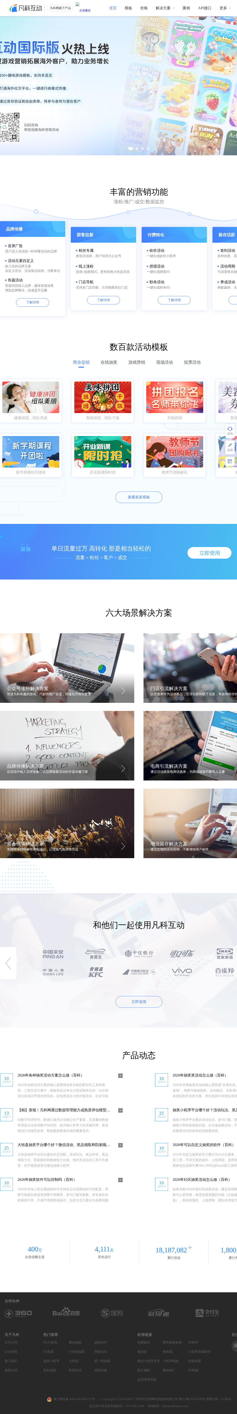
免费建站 (143, 1342)
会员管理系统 (147, 1379)
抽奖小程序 (51, 1361)
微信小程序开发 (148, 1361)
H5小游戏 (50, 1342)
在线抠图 (194, 1361)
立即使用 (138, 1002)
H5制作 (193, 1342)
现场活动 (164, 362)
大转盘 (73, 1361)
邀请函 (142, 1351)
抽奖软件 (100, 1342)
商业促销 (81, 362)
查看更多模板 (139, 497)
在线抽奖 (109, 362)
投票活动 (192, 362)
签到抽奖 (49, 1370)
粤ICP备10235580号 (192, 1399)
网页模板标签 (172, 1342)
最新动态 (11, 1370)
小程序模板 (171, 1361)
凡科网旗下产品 (60, 8)
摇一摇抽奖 (102, 1361)
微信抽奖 (75, 1342)
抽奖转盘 (100, 1370)
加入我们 (11, 1361)
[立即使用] (209, 553)
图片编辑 (143, 1370)
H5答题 (48, 1351)
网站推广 (169, 1370)
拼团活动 (100, 1351)
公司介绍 (11, 1342)
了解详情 (32, 302)
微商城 (167, 1351)
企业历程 (11, 1351)
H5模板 (193, 1370)
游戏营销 (136, 362)
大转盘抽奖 (77, 1351)
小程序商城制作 (199, 1351)
